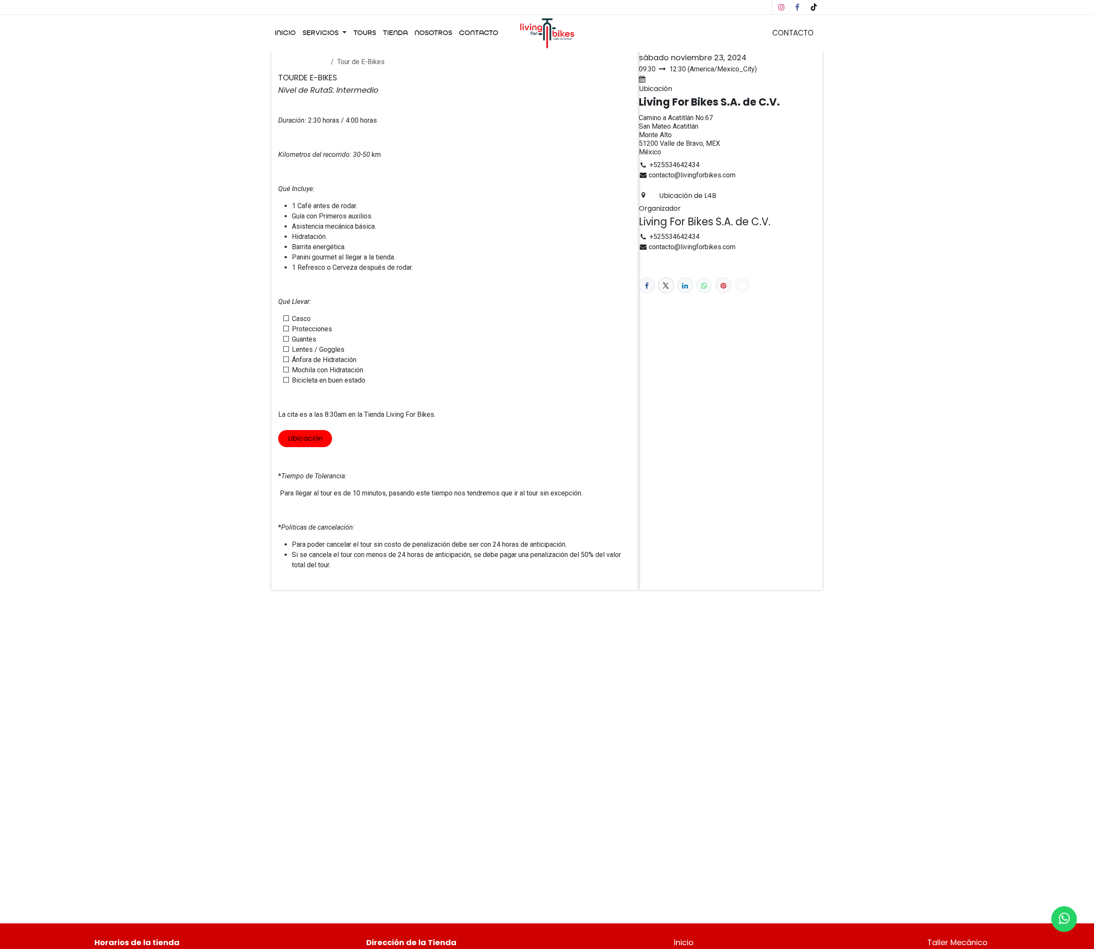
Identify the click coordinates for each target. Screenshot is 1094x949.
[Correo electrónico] (742, 285)
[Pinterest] (723, 285)
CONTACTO (793, 33)
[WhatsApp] (704, 285)
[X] (666, 285)
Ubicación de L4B (687, 195)
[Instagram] (781, 7)
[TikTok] (813, 7)
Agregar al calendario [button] (680, 79)
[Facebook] (797, 7)
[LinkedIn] (685, 285)
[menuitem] (285, 33)
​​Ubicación (305, 438)
